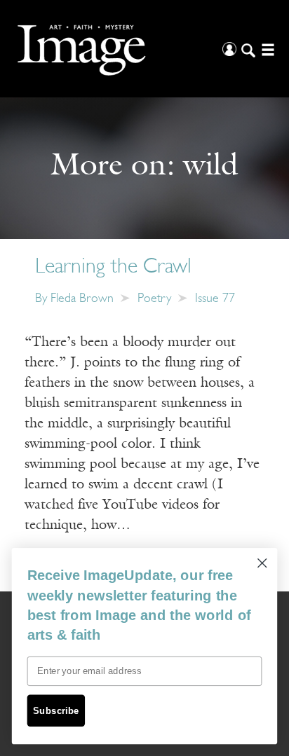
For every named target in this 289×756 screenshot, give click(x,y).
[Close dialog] (262, 563)
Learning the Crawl (113, 267)
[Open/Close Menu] (266, 48)
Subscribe (56, 710)
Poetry (154, 299)
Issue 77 (215, 299)
